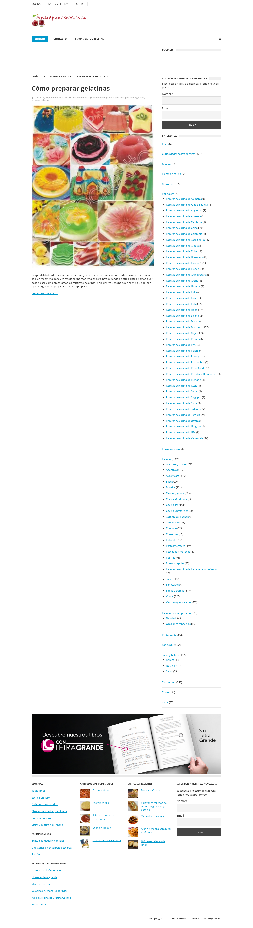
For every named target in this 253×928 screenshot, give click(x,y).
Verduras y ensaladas (178, 602)
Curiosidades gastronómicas (178, 154)
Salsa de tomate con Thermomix (104, 817)
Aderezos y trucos (176, 464)
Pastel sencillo (101, 803)
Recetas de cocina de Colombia (184, 234)
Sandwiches (173, 584)
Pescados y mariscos (178, 551)
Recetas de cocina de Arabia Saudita (187, 204)
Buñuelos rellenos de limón (153, 843)
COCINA (36, 4)
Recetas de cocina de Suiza (181, 403)
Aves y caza (172, 476)
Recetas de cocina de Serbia (182, 391)
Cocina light (173, 505)
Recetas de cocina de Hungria (183, 286)
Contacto (60, 39)
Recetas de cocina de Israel (181, 298)
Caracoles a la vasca (152, 816)
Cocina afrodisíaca (176, 499)
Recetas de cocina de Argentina (184, 210)
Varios (169, 596)
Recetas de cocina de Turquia (183, 415)
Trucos (166, 692)
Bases (169, 481)
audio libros (38, 790)
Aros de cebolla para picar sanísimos (156, 830)
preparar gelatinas (41, 99)
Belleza (170, 659)
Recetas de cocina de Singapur (183, 397)
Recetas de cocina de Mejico (182, 333)
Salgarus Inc (214, 918)
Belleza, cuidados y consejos (48, 840)
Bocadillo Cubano (151, 790)
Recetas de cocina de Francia (182, 269)
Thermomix (169, 682)
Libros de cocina (171, 174)
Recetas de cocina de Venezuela (184, 438)
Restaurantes (170, 635)
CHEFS (80, 4)
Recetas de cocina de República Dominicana (191, 374)
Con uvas (171, 528)
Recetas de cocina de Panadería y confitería (191, 569)
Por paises (168, 194)
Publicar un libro (41, 818)
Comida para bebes (177, 516)
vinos (165, 702)
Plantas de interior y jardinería (49, 811)
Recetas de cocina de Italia (181, 304)
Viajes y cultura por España (47, 825)
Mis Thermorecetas (43, 884)
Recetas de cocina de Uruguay (183, 426)
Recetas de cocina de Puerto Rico (185, 362)
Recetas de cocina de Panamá (183, 339)
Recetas (166, 459)
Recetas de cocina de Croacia (183, 245)
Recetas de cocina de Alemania (184, 199)
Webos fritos (39, 904)
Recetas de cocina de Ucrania (183, 421)
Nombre (167, 94)
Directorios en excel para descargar (52, 847)
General (166, 164)
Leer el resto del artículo (45, 293)
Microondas (169, 184)
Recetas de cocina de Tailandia (183, 409)
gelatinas (119, 97)
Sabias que (168, 645)
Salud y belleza (170, 655)
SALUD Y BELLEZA (58, 4)
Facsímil (36, 854)
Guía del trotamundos (45, 804)
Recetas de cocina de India (181, 292)
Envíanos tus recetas (89, 39)
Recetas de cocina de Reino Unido (185, 368)
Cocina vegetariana (177, 511)
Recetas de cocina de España (182, 263)
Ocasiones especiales (178, 624)
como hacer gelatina (103, 97)
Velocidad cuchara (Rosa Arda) (49, 891)
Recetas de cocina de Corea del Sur (186, 239)
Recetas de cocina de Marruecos (185, 327)
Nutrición (171, 665)
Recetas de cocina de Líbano (182, 315)
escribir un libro (41, 797)
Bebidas (170, 487)
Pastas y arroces (175, 546)
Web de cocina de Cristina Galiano (51, 897)
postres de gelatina (134, 97)
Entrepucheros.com (179, 918)
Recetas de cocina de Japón (182, 309)
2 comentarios (80, 97)
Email (165, 108)
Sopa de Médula (102, 828)
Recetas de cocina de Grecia (182, 280)
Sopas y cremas (175, 590)
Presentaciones (171, 449)
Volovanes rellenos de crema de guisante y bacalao (154, 806)
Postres (170, 557)
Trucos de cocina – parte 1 (107, 842)
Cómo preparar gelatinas (71, 88)
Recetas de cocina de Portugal (183, 356)
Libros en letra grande (44, 877)
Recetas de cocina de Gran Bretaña (186, 274)
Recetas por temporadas (176, 613)
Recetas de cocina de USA (181, 432)
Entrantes (171, 540)
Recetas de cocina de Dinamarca (185, 257)
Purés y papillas (175, 563)
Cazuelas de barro (103, 790)
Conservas (172, 534)
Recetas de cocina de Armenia (183, 216)
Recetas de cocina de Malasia (183, 321)
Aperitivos (172, 470)
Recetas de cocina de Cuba (181, 251)
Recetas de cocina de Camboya (184, 222)
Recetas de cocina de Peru (181, 344)
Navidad (171, 618)
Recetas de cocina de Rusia (181, 385)
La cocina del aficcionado (46, 870)
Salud (169, 671)
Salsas (169, 579)
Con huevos (173, 522)
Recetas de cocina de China (182, 228)
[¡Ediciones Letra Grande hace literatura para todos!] (126, 773)
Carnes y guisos (175, 493)
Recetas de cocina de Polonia (183, 350)
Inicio (41, 39)
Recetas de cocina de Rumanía (183, 380)
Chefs (165, 144)
